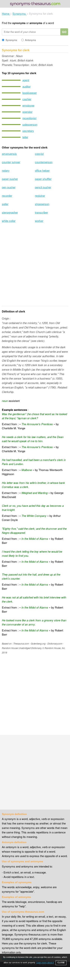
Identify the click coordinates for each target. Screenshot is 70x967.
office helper (42, 170)
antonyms (35, 23)
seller (5, 204)
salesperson (29, 124)
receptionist (29, 118)
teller (25, 137)
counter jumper (11, 162)
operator (27, 112)
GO (64, 32)
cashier (26, 99)
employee (28, 105)
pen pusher (8, 187)
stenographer (10, 212)
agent (25, 80)
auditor (26, 86)
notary (6, 170)
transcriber (41, 212)
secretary (28, 131)
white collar (8, 221)
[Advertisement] (35, 266)
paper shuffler (43, 179)
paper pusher (10, 179)
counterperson (43, 162)
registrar (40, 195)
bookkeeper (29, 93)
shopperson (42, 204)
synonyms (19, 23)
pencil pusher (43, 187)
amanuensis (9, 154)
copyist (39, 154)
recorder (7, 195)
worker (39, 221)
